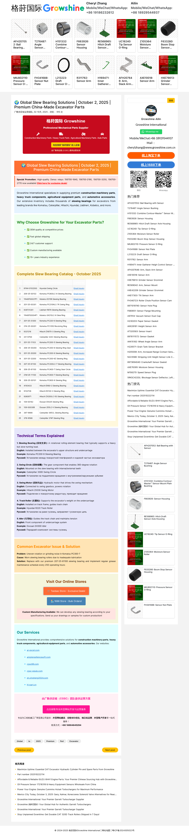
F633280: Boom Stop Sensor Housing (145, 239)
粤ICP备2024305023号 (123, 830)
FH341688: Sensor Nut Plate (141, 249)
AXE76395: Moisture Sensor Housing (145, 367)
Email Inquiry (79, 288)
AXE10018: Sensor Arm (138, 275)
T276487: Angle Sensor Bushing (142, 208)
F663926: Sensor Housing (140, 218)
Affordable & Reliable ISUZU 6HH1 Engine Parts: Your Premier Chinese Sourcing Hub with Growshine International (72, 779)
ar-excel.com (33, 650)
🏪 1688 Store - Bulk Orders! (66, 601)
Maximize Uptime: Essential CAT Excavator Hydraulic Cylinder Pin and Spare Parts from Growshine (65, 769)
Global (20, 741)
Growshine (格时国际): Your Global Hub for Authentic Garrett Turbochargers (54, 804)
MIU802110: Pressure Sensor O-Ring (144, 244)
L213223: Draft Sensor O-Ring (142, 254)
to (29, 741)
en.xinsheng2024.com (37, 678)
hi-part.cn (31, 684)
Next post (110, 750)
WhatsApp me (153, 132)
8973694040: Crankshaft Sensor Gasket (147, 362)
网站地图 (106, 830)
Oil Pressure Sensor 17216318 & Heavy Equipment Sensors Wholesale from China (56, 784)
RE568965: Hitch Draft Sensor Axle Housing (148, 223)
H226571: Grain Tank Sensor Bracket (145, 346)
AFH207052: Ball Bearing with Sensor (145, 203)
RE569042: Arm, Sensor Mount (142, 285)
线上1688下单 (151, 165)
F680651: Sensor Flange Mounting (144, 311)
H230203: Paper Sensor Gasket (142, 321)
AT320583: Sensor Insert (139, 331)
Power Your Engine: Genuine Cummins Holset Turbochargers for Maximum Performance (60, 789)
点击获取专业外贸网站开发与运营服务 (66, 709)
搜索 (171, 100)
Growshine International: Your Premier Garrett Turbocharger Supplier (50, 799)
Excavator (74, 741)
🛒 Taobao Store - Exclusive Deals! (66, 591)
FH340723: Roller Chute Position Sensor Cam (149, 300)
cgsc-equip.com (35, 671)
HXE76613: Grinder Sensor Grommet (145, 280)
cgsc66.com (33, 664)
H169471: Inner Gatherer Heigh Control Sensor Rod (152, 264)
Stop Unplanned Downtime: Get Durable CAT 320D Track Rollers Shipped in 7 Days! (58, 814)
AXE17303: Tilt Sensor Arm (140, 295)
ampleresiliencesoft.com (39, 657)
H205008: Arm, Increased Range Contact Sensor (151, 352)
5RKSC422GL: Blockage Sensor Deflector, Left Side (152, 377)
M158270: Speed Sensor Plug (141, 372)
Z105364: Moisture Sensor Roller (143, 234)
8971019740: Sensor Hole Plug (142, 305)
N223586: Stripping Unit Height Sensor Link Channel (153, 357)
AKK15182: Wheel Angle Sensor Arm (144, 341)
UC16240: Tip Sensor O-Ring (141, 228)
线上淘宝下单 (151, 155)
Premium (50, 741)
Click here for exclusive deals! (52, 183)
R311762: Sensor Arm (137, 259)
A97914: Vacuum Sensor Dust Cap (144, 316)
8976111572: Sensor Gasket (140, 336)
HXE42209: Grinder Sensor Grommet (145, 290)
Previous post (24, 750)
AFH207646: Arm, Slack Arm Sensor (145, 269)
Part (62, 741)
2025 (38, 741)
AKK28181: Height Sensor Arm (142, 326)
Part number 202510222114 (30, 774)
